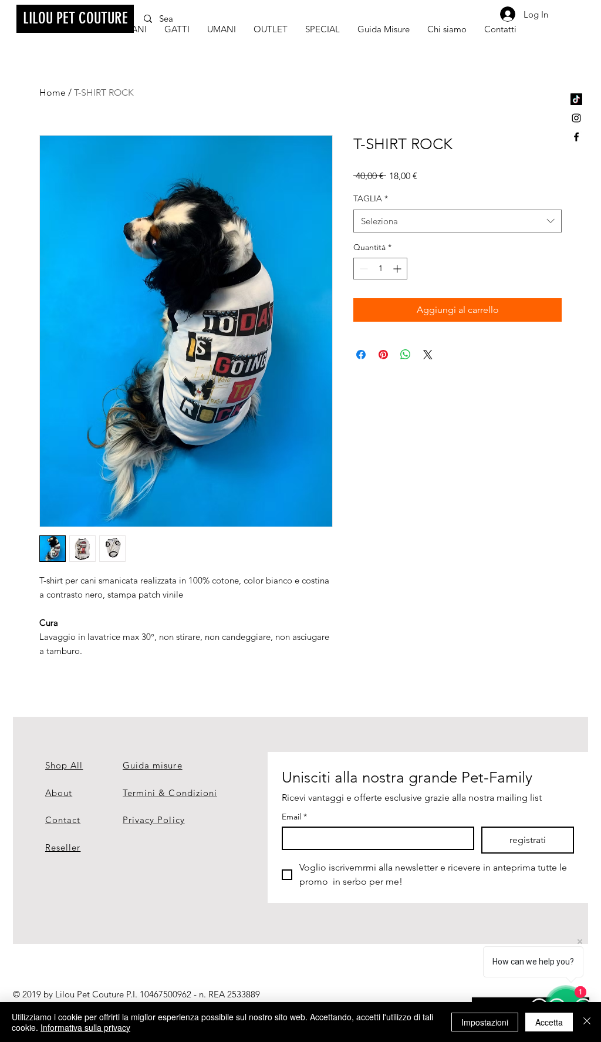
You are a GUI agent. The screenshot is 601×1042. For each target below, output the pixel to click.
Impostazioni (484, 1022)
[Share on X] (428, 355)
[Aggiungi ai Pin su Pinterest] (383, 355)
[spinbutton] (380, 268)
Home (52, 92)
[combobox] (457, 221)
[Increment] (398, 268)
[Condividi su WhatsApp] (406, 355)
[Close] (587, 1022)
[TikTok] (576, 99)
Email (294, 817)
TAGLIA (370, 198)
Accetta (549, 1022)
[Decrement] (362, 268)
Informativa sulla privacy (85, 1027)
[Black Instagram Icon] (576, 118)
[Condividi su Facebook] (361, 355)
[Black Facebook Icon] (576, 137)
